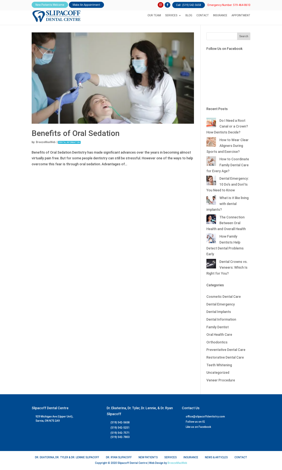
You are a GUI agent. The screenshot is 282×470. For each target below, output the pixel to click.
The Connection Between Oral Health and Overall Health (226, 223)
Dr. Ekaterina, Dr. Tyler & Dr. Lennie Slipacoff (67, 457)
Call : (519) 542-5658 (188, 5)
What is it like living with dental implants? (227, 204)
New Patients (148, 457)
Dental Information (69, 142)
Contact (202, 15)
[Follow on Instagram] (160, 5)
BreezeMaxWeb (45, 142)
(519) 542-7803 (119, 437)
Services (171, 15)
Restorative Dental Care (225, 357)
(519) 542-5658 (119, 422)
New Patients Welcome (49, 4)
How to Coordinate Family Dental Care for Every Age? (227, 165)
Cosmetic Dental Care (223, 297)
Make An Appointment (86, 4)
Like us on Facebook (198, 426)
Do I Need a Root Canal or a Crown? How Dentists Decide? (227, 126)
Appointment (241, 15)
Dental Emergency (220, 304)
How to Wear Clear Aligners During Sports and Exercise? (227, 146)
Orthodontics (217, 342)
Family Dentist (217, 327)
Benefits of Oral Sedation (76, 133)
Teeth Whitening (219, 365)
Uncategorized (217, 372)
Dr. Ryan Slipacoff (119, 457)
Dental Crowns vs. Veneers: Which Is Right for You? (226, 267)
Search (243, 36)
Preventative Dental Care (225, 350)
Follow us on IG (195, 421)
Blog (189, 15)
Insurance (220, 15)
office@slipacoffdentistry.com (205, 416)
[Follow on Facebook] (167, 5)
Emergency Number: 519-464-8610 (229, 5)
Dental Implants (218, 312)
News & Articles (216, 457)
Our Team (154, 15)
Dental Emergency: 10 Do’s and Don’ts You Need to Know (227, 184)
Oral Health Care (219, 335)
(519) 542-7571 (119, 432)
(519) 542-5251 (119, 427)
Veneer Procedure (220, 380)
